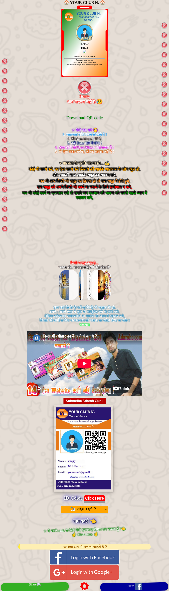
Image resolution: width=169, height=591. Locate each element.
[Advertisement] (84, 234)
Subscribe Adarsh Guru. (84, 401)
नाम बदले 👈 (84, 521)
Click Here (94, 498)
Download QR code (84, 117)
